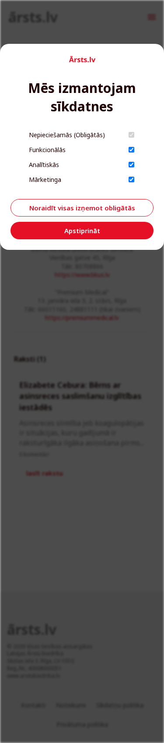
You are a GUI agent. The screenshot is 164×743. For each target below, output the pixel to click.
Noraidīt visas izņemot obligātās (82, 207)
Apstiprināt (82, 230)
